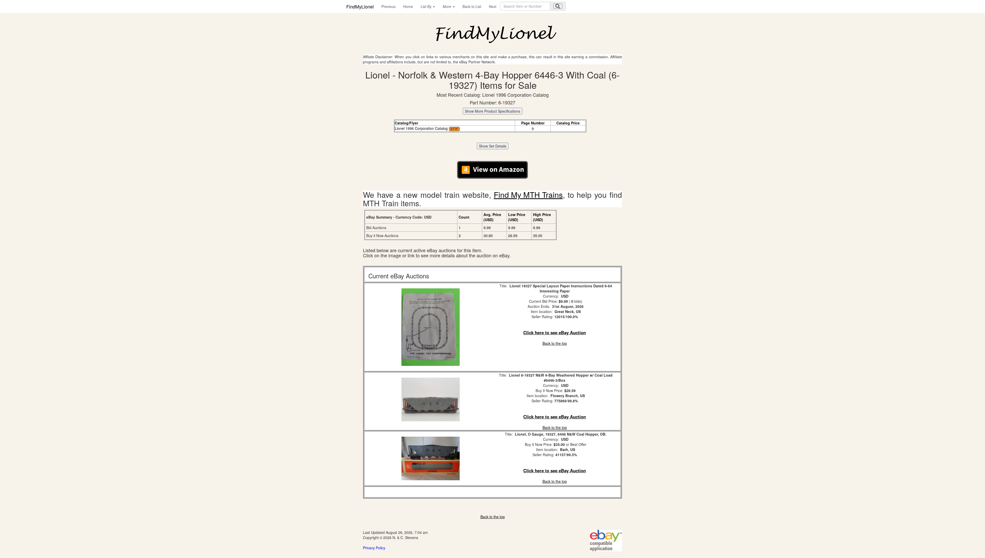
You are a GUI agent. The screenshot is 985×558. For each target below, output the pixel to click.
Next (492, 6)
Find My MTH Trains (528, 194)
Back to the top (555, 343)
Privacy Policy (374, 547)
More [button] (447, 6)
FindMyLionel (360, 6)
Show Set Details (492, 146)
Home (408, 6)
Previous (388, 6)
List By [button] (426, 6)
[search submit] (557, 6)
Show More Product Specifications (492, 111)
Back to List (471, 6)
